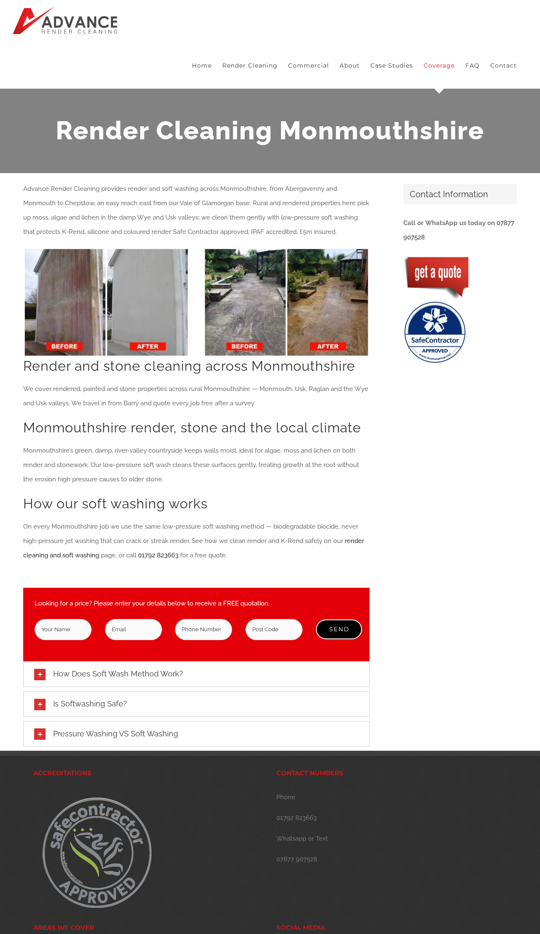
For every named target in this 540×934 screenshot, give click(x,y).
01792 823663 (158, 555)
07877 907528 (296, 859)
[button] (196, 674)
